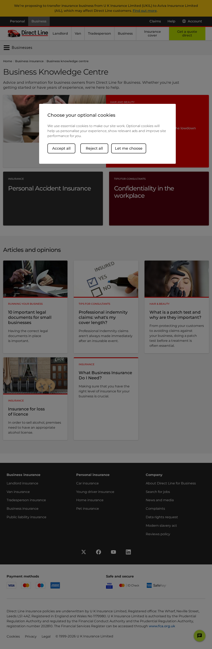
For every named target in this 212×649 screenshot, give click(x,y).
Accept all (61, 148)
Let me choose (128, 148)
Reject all (94, 148)
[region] (107, 134)
